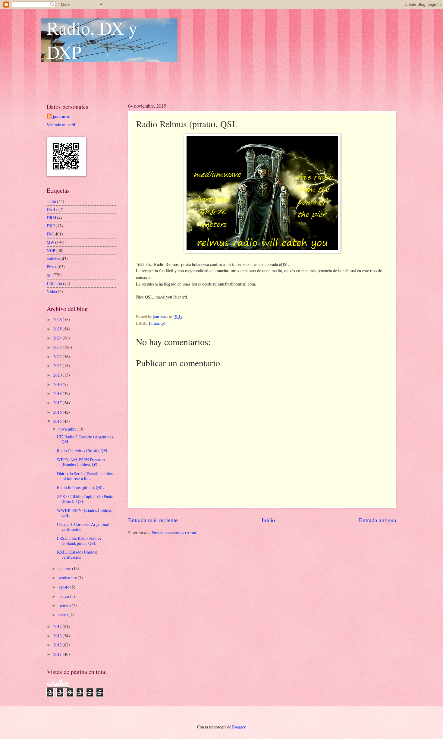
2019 (58, 384)
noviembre (67, 429)
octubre (65, 568)
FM (50, 234)
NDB (51, 250)
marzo (64, 596)
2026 (58, 319)
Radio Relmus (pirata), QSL (80, 487)
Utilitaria (54, 283)
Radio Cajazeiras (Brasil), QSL (82, 450)
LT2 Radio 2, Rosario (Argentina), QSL (85, 439)
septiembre (68, 577)
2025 (58, 329)
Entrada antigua (377, 520)
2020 (58, 375)
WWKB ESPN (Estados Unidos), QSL (84, 512)
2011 (58, 654)
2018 (58, 393)
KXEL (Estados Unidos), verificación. (77, 554)
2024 (58, 338)
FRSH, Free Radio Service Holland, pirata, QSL (79, 540)
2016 (58, 412)
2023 (58, 347)
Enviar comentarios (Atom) (175, 532)
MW (50, 242)
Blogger (238, 727)
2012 (58, 645)
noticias (53, 258)
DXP (51, 226)
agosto (64, 587)
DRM (51, 217)
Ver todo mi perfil (62, 125)
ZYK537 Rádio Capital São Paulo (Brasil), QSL (85, 499)
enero (63, 614)
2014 (58, 626)
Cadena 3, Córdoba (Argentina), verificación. (83, 526)
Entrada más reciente (153, 520)
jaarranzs (61, 116)
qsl (163, 323)
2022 (58, 356)
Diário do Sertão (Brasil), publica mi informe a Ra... (85, 476)
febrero (65, 605)
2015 (58, 421)
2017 (58, 403)
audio (51, 201)
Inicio (268, 520)
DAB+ (52, 209)
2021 (58, 365)
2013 (58, 636)
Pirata (154, 323)
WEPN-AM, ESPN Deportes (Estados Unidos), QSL (81, 462)
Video (52, 291)
